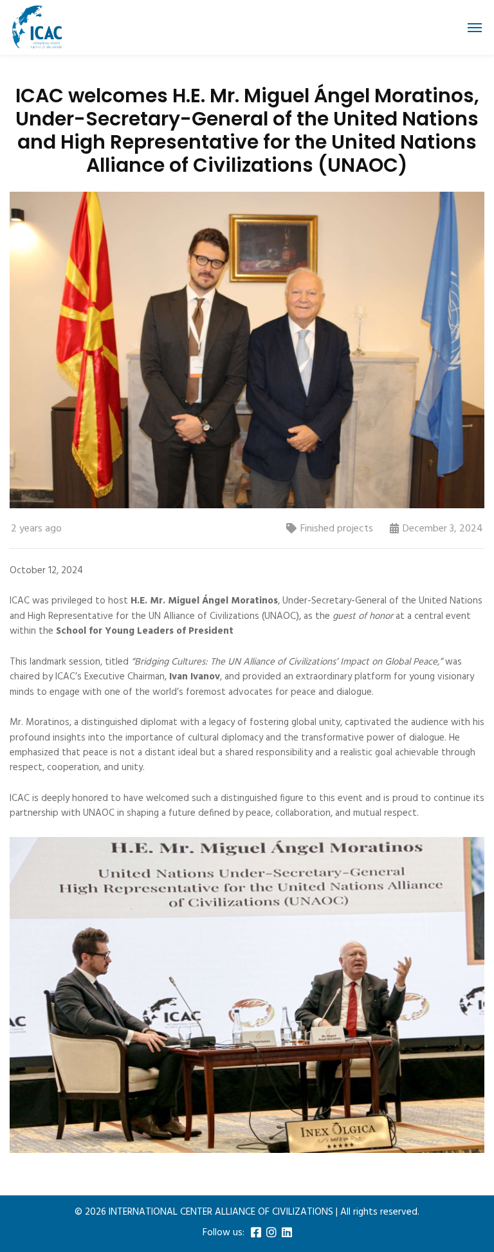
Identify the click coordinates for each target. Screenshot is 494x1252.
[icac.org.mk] (37, 27)
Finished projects (336, 528)
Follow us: (223, 1233)
